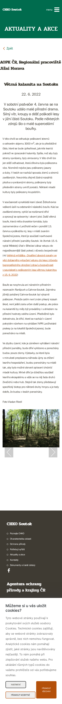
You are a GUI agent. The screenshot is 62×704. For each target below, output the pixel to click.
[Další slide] (53, 452)
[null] (8, 48)
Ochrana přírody (17, 544)
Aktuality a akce (17, 554)
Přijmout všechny (46, 690)
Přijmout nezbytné (20, 695)
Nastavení (15, 684)
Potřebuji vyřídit (17, 549)
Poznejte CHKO (17, 533)
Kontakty (14, 559)
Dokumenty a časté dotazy (22, 565)
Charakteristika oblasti (20, 538)
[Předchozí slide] (9, 452)
